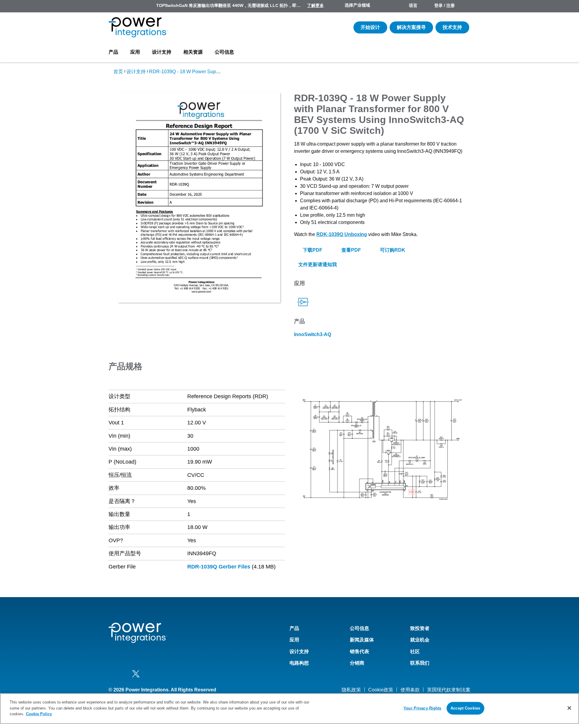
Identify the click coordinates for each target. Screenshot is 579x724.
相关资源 (193, 52)
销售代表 (359, 651)
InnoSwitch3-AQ (312, 334)
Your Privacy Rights (422, 708)
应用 (135, 52)
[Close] (569, 708)
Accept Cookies (465, 708)
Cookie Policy (39, 714)
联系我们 (419, 663)
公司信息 (224, 52)
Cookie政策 (380, 689)
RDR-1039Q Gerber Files (218, 567)
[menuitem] (465, 6)
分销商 (357, 663)
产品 (113, 52)
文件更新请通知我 (317, 264)
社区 (415, 651)
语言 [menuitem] (413, 5)
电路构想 (299, 663)
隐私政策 (351, 689)
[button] (382, 449)
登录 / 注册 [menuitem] (444, 5)
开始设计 (370, 27)
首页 (118, 71)
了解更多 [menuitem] (315, 5)
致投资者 (419, 628)
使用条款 (410, 689)
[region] (289, 708)
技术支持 (452, 27)
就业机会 (419, 639)
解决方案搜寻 (411, 27)
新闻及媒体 (362, 639)
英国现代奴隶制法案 (448, 689)
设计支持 (161, 52)
